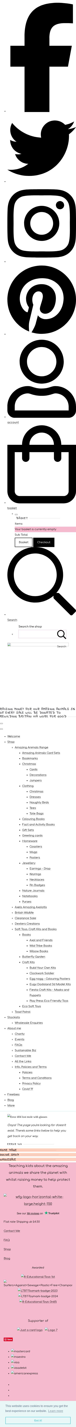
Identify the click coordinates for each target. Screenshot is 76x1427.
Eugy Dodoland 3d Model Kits (50, 984)
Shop (11, 742)
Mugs (33, 852)
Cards (33, 769)
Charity (20, 1033)
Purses (26, 901)
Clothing (28, 786)
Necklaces (37, 879)
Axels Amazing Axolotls (31, 907)
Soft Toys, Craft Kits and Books (36, 929)
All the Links (23, 1061)
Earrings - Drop (40, 868)
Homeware (29, 841)
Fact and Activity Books (38, 824)
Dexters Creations (27, 923)
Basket (23, 542)
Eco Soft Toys (31, 1006)
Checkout (43, 542)
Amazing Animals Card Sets (41, 753)
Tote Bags (37, 813)
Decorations (38, 775)
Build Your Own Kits (43, 967)
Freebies (13, 1094)
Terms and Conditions (37, 1078)
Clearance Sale (25, 918)
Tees (33, 808)
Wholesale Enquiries (29, 1022)
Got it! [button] (38, 1420)
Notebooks (30, 896)
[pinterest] (41, 334)
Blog (10, 1100)
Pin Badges (37, 885)
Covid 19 (27, 1089)
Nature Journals (33, 890)
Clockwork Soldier (42, 973)
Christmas (29, 764)
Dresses (35, 797)
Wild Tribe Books (41, 945)
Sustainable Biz (25, 1050)
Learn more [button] (55, 1410)
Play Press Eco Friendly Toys (49, 1000)
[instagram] (41, 261)
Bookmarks (30, 758)
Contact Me (23, 1056)
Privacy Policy (31, 1083)
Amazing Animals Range (31, 747)
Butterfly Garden (33, 956)
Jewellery (28, 863)
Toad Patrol (22, 1011)
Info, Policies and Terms (31, 1067)
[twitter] (41, 181)
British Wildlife (24, 912)
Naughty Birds (39, 802)
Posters (35, 857)
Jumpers (36, 780)
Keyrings (35, 874)
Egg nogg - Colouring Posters (50, 978)
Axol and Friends (41, 940)
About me (14, 1028)
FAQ (7, 1240)
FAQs (18, 1045)
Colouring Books (33, 819)
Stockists (13, 1017)
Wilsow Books (39, 951)
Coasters (36, 846)
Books (26, 934)
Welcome (13, 736)
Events (19, 1039)
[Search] (61, 634)
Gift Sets (28, 830)
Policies (27, 1072)
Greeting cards (32, 835)
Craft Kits (28, 962)
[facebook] (41, 111)
